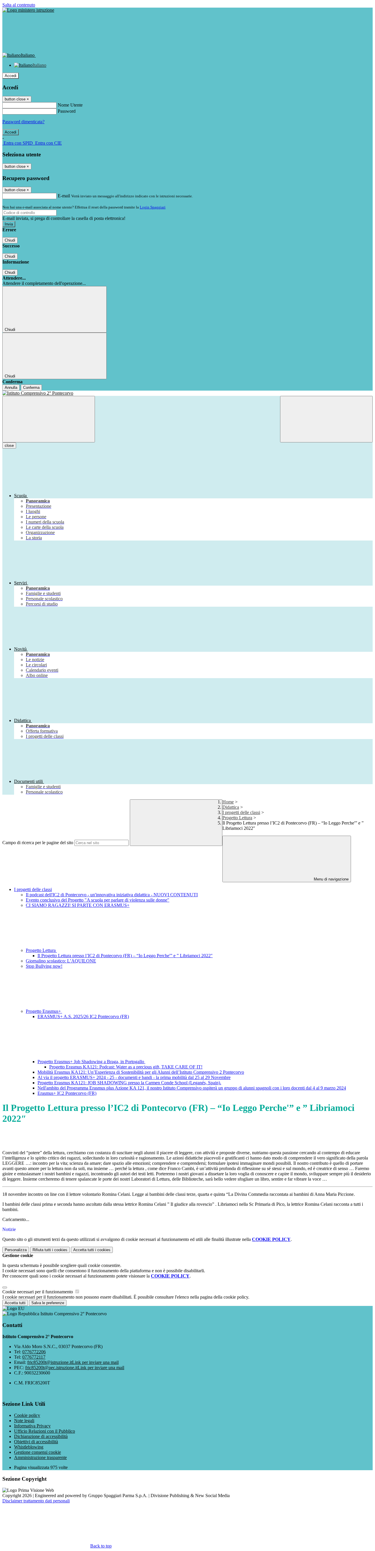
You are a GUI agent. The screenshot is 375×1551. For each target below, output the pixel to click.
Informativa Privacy (32, 1425)
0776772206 (34, 1351)
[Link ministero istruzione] (28, 10)
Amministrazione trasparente (40, 1457)
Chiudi (10, 240)
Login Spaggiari (153, 207)
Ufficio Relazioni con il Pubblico (44, 1431)
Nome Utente (70, 104)
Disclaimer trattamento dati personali (36, 1500)
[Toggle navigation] (48, 419)
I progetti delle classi (241, 812)
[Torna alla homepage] (187, 393)
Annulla (11, 387)
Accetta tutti (91, 1250)
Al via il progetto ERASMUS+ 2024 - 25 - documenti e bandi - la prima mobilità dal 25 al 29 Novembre (134, 1077)
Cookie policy (27, 1415)
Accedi (10, 75)
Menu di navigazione (331, 879)
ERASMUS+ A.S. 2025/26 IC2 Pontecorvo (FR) (83, 1016)
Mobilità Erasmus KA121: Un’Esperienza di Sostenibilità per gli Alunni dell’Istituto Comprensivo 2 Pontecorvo (141, 1072)
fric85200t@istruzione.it (73, 1362)
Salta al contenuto (18, 4)
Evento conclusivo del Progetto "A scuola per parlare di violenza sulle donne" (97, 899)
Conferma (31, 387)
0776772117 (33, 1357)
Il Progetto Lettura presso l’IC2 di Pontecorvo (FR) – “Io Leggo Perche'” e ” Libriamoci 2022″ (125, 955)
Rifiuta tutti (50, 1250)
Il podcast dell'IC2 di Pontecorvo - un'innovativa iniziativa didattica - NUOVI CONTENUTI (112, 894)
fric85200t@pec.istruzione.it (74, 1367)
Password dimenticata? (23, 121)
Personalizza (16, 1250)
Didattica (230, 807)
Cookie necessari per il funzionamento (38, 1291)
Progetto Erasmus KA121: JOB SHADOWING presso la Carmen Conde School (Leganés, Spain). (129, 1082)
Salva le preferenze (47, 1303)
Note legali (24, 1420)
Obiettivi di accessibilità (36, 1441)
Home (228, 801)
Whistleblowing (28, 1446)
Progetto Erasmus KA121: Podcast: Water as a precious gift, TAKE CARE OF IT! (125, 1066)
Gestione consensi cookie (37, 1452)
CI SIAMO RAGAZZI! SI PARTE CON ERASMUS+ (77, 905)
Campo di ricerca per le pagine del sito (37, 842)
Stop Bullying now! (44, 966)
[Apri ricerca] (326, 419)
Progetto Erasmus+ (44, 1011)
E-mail (64, 195)
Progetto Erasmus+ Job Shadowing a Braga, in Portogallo (91, 1061)
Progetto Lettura (237, 817)
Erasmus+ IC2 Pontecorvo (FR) (67, 1093)
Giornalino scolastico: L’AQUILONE (61, 960)
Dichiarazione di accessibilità (41, 1436)
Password (67, 111)
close (9, 445)
